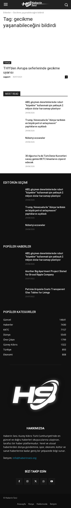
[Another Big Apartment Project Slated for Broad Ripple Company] (13, 276)
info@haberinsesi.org (24, 458)
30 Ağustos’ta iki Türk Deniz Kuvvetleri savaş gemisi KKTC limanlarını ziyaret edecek (46, 159)
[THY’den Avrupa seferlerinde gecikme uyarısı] (35, 48)
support (6, 77)
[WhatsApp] (43, 481)
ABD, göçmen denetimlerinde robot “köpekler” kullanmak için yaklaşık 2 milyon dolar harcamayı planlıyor (44, 105)
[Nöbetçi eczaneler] (13, 143)
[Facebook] (19, 481)
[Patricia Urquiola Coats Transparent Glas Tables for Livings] (13, 294)
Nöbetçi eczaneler (35, 138)
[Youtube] (52, 481)
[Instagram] (27, 481)
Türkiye (7, 62)
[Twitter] (35, 481)
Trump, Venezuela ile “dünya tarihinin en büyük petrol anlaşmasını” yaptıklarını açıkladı (45, 123)
